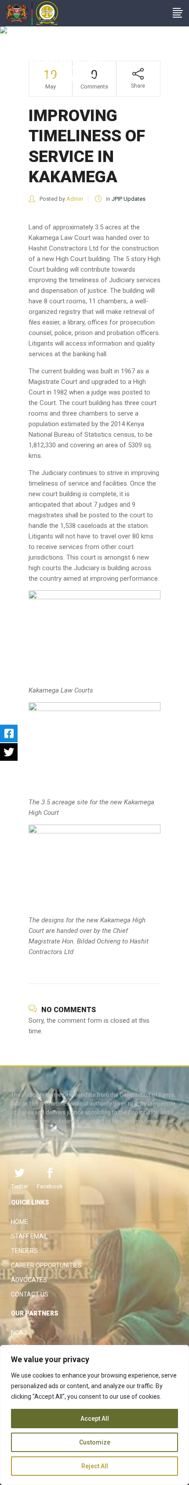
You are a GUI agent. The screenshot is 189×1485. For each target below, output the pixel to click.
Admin (74, 198)
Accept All (94, 1418)
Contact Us (29, 1294)
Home (19, 1221)
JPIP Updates (128, 198)
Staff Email (29, 1236)
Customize (94, 1442)
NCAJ (19, 1332)
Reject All (94, 1466)
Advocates (29, 1279)
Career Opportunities (46, 1265)
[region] (94, 1415)
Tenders (24, 1250)
